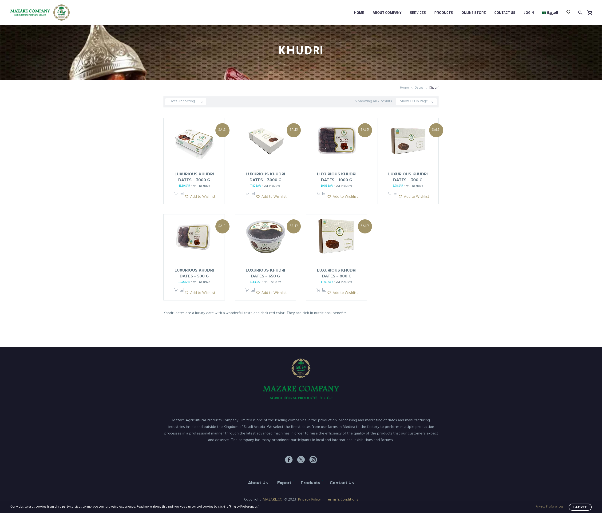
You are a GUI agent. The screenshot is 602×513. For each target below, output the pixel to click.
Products (443, 12)
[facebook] (289, 459)
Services (418, 12)
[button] (199, 197)
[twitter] (301, 459)
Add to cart (176, 195)
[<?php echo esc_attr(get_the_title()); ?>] (181, 195)
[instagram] (313, 459)
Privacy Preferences (549, 507)
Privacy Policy (309, 500)
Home (359, 12)
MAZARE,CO (272, 500)
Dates (419, 88)
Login (529, 12)
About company (387, 12)
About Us (258, 482)
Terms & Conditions (342, 500)
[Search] (579, 12)
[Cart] (591, 12)
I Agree (580, 507)
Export (284, 482)
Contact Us (504, 12)
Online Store (473, 12)
